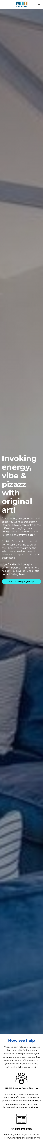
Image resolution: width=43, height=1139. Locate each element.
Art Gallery (12, 574)
